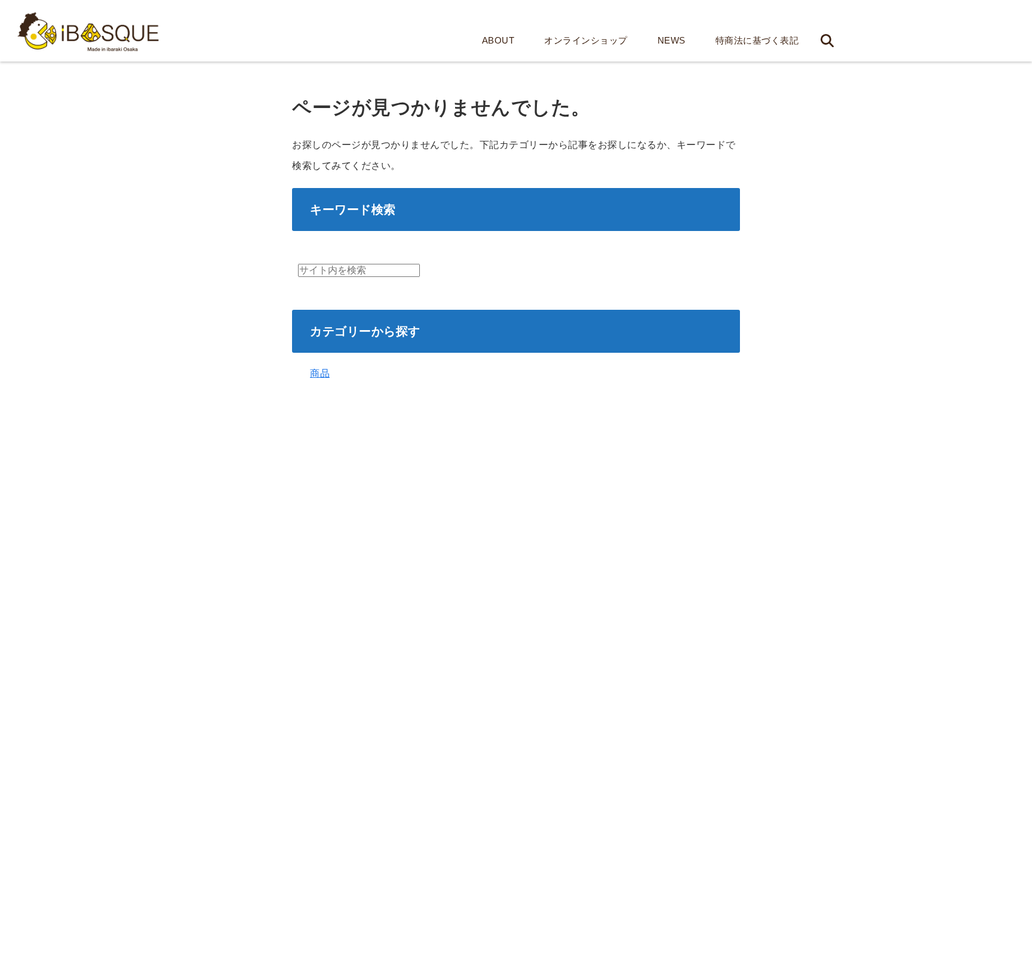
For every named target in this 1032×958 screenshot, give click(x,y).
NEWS (672, 40)
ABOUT (498, 40)
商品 (320, 373)
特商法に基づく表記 (757, 40)
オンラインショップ (586, 40)
